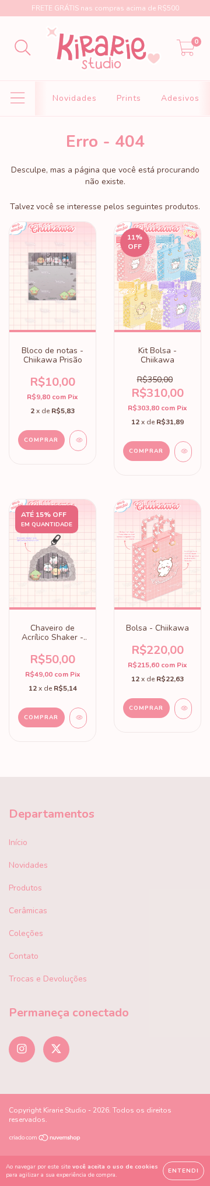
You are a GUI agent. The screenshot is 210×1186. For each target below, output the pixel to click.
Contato (23, 956)
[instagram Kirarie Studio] (22, 1049)
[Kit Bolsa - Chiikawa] (183, 451)
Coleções (26, 933)
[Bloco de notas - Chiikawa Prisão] (78, 440)
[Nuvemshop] (45, 1139)
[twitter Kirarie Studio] (56, 1049)
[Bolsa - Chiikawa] (183, 708)
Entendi (183, 1171)
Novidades (74, 98)
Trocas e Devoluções (48, 978)
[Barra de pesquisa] (23, 48)
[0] (185, 51)
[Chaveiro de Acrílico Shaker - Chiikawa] (78, 718)
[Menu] (18, 98)
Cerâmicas (28, 910)
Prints (129, 98)
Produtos (25, 887)
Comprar (146, 451)
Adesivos (180, 98)
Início (18, 842)
